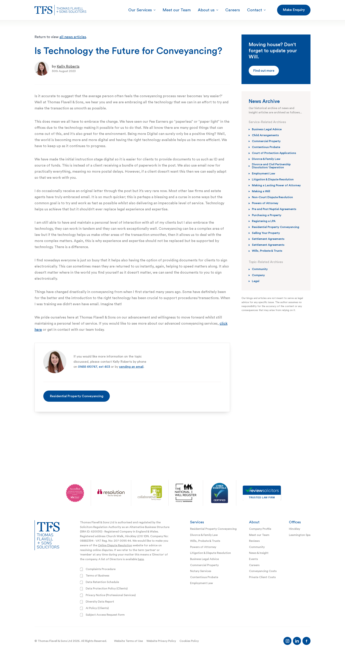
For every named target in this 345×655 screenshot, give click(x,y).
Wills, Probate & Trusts (205, 540)
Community (257, 547)
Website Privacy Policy (161, 641)
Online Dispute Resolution (115, 545)
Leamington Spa (299, 535)
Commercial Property (204, 565)
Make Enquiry (294, 10)
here (141, 559)
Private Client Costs (262, 577)
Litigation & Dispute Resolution (210, 553)
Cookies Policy (189, 641)
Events (253, 559)
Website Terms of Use (128, 641)
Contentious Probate (204, 577)
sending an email (131, 366)
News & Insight (258, 553)
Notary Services (200, 571)
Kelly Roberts (68, 66)
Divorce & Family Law (204, 535)
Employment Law (201, 583)
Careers (254, 565)
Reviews (254, 540)
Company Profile (260, 528)
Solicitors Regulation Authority (100, 527)
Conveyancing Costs (263, 571)
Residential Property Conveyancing (76, 396)
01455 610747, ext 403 (94, 366)
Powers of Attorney (203, 547)
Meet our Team (259, 535)
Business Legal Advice (204, 559)
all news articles (72, 37)
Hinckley (294, 528)
